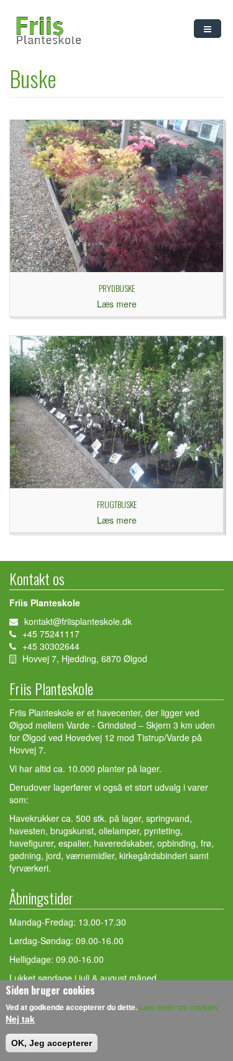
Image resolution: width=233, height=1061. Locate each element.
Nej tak (20, 1019)
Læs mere (117, 304)
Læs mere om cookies (178, 1007)
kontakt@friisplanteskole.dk (78, 621)
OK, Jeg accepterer (51, 1043)
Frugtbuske (117, 504)
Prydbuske (117, 287)
